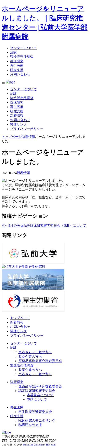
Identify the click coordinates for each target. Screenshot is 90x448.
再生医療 (16, 65)
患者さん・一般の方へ (35, 352)
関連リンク (18, 124)
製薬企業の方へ (30, 356)
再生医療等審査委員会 (35, 411)
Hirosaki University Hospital (39, 444)
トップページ (20, 318)
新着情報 (16, 115)
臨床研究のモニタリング (36, 420)
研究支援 (16, 70)
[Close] (3, 83)
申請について (37, 399)
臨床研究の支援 (30, 425)
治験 (13, 52)
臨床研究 (16, 61)
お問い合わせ (20, 74)
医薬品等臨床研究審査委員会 (40, 361)
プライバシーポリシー (27, 129)
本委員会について (40, 395)
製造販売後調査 (21, 56)
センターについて (23, 48)
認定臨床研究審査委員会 (36, 390)
